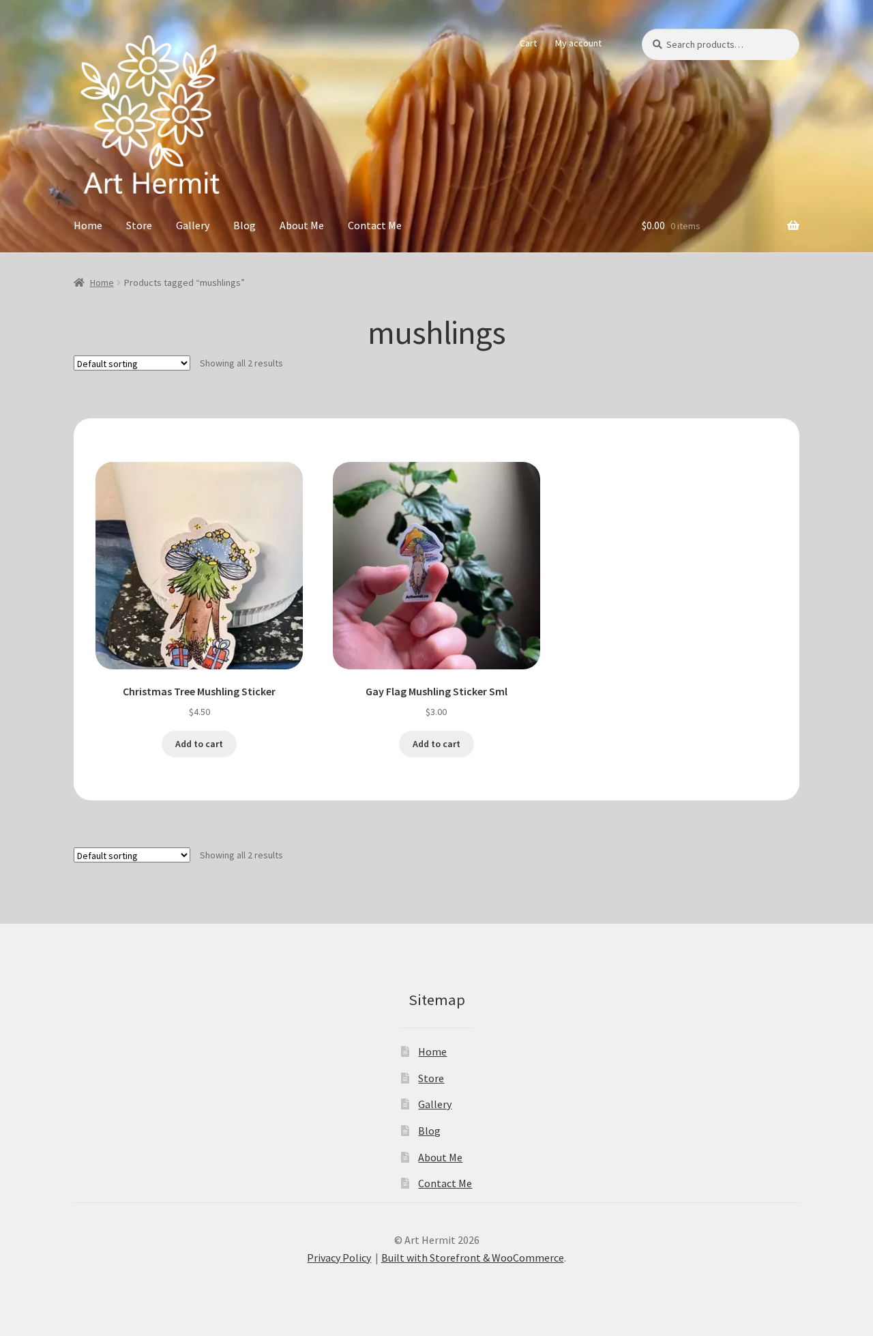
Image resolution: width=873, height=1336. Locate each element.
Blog (244, 225)
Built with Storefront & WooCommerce (472, 1257)
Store (139, 225)
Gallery (192, 225)
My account (578, 43)
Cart (528, 43)
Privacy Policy (339, 1257)
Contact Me (375, 225)
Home (88, 225)
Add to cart (199, 744)
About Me (302, 225)
